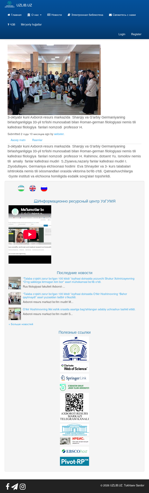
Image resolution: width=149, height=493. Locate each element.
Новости (56, 15)
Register (136, 34)
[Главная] (10, 4)
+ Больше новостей (21, 324)
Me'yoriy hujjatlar (31, 24)
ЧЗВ (12, 24)
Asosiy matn (18, 140)
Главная (16, 15)
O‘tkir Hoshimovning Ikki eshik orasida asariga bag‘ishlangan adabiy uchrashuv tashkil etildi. (79, 309)
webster (59, 134)
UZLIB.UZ (24, 4)
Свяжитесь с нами (124, 15)
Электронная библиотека (87, 15)
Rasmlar (37, 140)
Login (122, 34)
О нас (35, 15)
